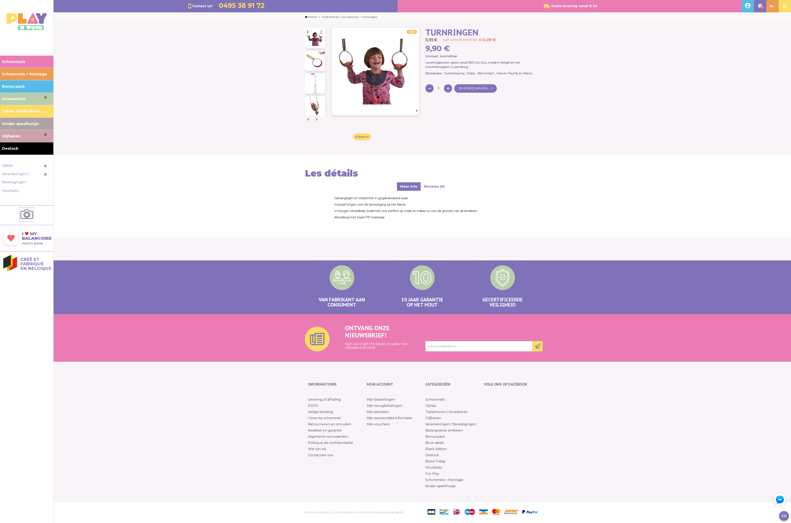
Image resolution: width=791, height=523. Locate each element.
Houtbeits (433, 467)
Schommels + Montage (444, 480)
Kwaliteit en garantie (325, 430)
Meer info (408, 186)
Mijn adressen (378, 412)
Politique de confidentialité (330, 443)
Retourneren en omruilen (329, 424)
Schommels (435, 399)
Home (312, 17)
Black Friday (435, 461)
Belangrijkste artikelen (444, 430)
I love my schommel (324, 418)
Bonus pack (435, 437)
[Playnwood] (27, 29)
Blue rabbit (434, 443)
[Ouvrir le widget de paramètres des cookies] (784, 516)
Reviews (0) (434, 186)
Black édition (436, 449)
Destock (432, 455)
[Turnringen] (315, 38)
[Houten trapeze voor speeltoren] (315, 60)
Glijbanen (433, 418)
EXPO (313, 406)
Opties (430, 406)
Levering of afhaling (324, 399)
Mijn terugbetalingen (384, 406)
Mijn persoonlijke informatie (389, 418)
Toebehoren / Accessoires (446, 412)
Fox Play (432, 474)
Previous (308, 119)
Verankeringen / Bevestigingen (450, 424)
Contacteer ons (320, 455)
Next (316, 119)
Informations (322, 384)
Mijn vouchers (378, 424)
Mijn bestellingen (381, 399)
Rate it (363, 136)
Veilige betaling (320, 412)
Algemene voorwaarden (328, 437)
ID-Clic (400, 512)
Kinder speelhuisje (440, 486)
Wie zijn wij (317, 449)
